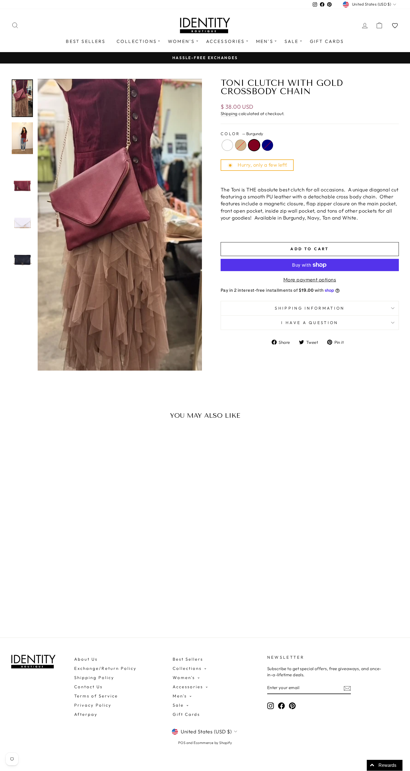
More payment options (309, 279)
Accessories (225, 41)
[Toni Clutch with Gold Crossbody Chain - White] (46, 597)
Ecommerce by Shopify (213, 742)
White (227, 145)
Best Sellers (85, 41)
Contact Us (88, 686)
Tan (240, 145)
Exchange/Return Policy (105, 668)
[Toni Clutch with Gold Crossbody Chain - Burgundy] (61, 597)
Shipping (229, 113)
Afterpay (86, 714)
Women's (181, 41)
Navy (267, 145)
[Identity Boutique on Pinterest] (292, 705)
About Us (86, 659)
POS (181, 742)
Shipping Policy (94, 677)
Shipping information (309, 308)
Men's (264, 41)
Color (242, 133)
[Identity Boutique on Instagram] (270, 705)
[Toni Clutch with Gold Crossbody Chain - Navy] (68, 597)
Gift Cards (327, 41)
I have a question (309, 322)
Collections (137, 41)
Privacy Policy (93, 705)
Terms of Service (96, 696)
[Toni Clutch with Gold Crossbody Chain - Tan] (53, 597)
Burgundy (254, 145)
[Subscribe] (347, 688)
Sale (291, 41)
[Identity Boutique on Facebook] (281, 705)
